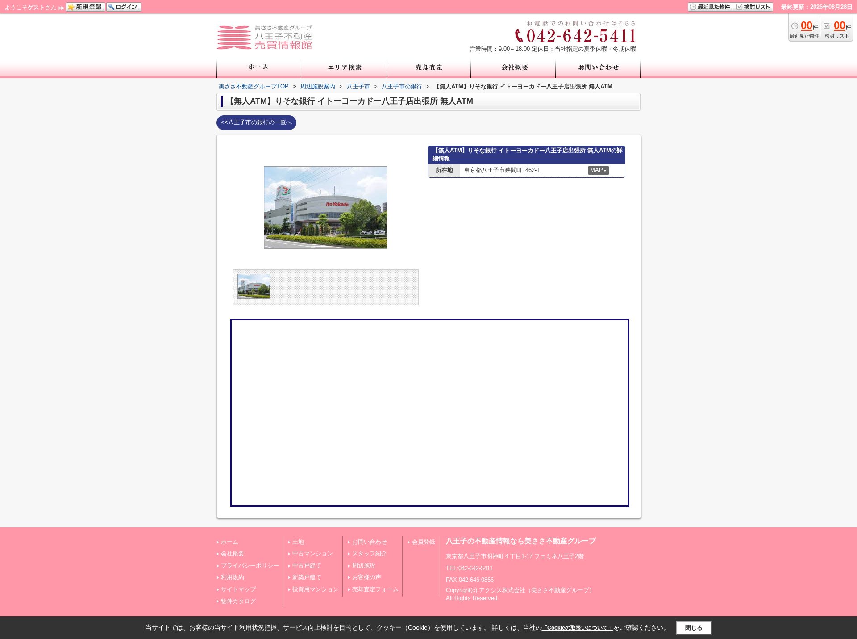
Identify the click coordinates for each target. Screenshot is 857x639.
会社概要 (232, 553)
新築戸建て (306, 577)
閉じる (694, 627)
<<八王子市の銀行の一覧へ (256, 122)
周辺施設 (363, 565)
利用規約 (232, 577)
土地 (298, 541)
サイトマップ (238, 589)
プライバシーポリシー (250, 565)
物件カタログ (238, 601)
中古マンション (312, 553)
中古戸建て (306, 565)
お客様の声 (366, 577)
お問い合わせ (369, 541)
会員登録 (423, 541)
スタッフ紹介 (369, 553)
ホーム (229, 541)
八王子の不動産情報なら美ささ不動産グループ (521, 541)
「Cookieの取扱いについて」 (577, 628)
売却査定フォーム (375, 589)
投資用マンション (315, 589)
